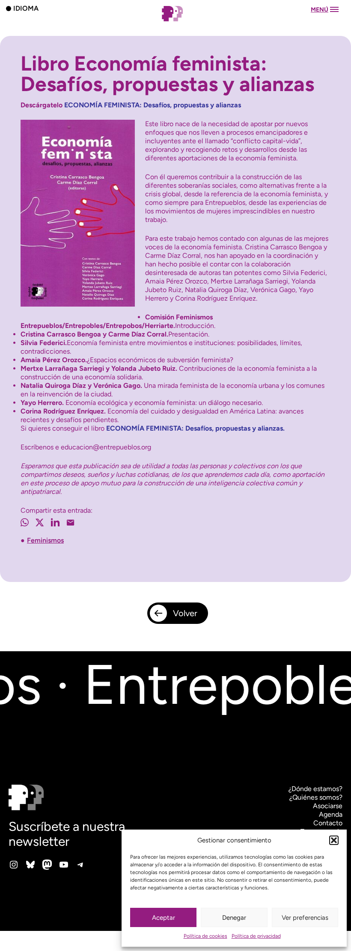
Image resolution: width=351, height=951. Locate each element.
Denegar (234, 917)
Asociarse (327, 806)
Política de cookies (205, 936)
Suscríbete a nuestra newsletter (67, 833)
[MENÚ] (175, 22)
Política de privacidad (256, 936)
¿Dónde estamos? (315, 789)
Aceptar (163, 917)
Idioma (26, 8)
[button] (334, 840)
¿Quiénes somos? (315, 797)
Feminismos (45, 540)
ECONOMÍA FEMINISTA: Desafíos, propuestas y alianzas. (195, 428)
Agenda (330, 814)
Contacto (327, 823)
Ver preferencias (305, 917)
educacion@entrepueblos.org (106, 447)
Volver (185, 613)
